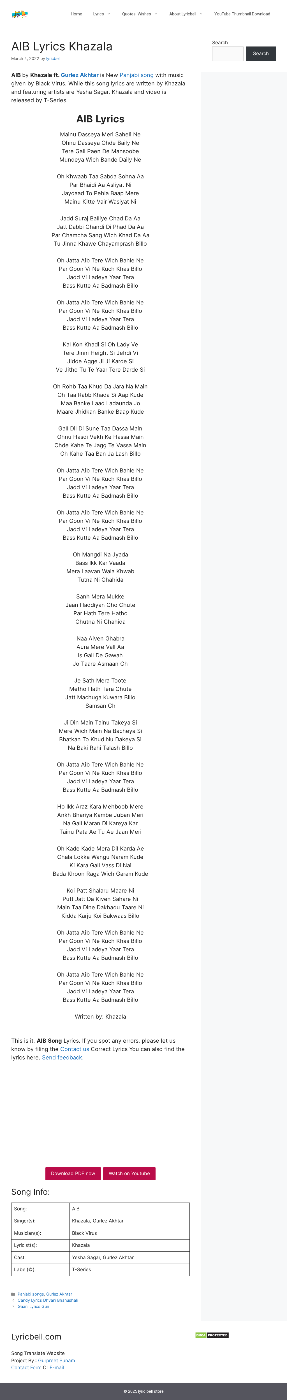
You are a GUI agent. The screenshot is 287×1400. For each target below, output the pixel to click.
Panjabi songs (31, 1294)
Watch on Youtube (129, 1173)
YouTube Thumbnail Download (242, 14)
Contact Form (26, 1367)
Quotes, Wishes (136, 14)
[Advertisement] (100, 1109)
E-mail (57, 1367)
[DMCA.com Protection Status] (212, 1337)
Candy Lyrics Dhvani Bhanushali (48, 1300)
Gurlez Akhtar (80, 75)
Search (220, 42)
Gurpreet (48, 1360)
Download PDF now (73, 1173)
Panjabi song (136, 75)
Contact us (74, 1049)
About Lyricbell (182, 14)
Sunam (66, 1360)
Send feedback (62, 1057)
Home (76, 14)
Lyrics (98, 14)
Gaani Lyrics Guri (33, 1306)
